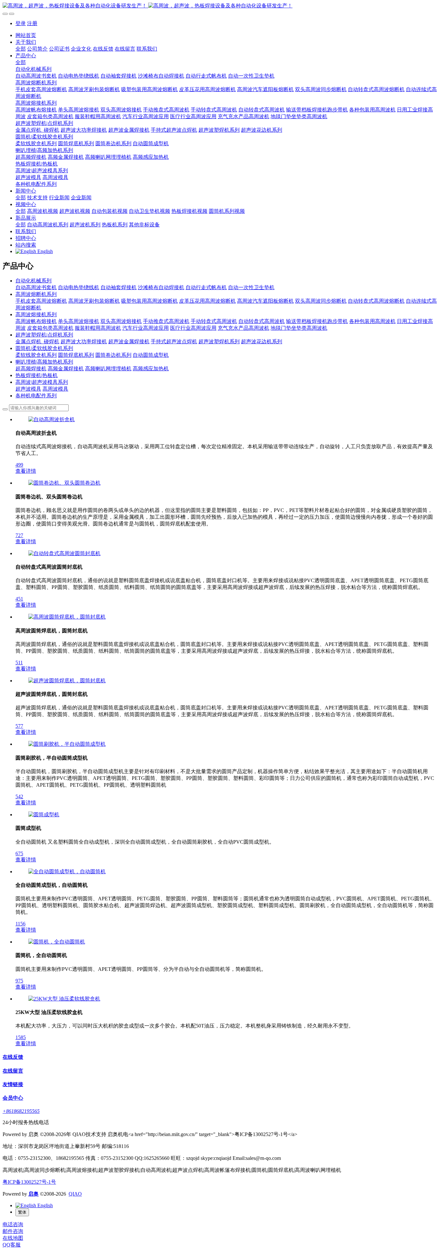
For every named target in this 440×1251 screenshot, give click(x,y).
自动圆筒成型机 (151, 355)
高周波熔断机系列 (36, 294)
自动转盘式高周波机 (261, 321)
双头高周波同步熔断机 (321, 301)
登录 (20, 23)
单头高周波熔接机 (78, 321)
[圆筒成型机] (43, 814)
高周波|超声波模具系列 (41, 382)
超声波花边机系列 (261, 341)
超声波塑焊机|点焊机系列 (44, 334)
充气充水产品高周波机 (243, 328)
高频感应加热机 (151, 368)
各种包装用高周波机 (372, 321)
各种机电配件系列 (36, 395)
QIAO (75, 1194)
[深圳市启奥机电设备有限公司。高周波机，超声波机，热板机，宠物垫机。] (220, 6)
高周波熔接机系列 (36, 314)
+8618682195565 (21, 1111)
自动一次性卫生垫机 (251, 287)
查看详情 (25, 471)
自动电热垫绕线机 (78, 287)
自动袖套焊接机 (118, 287)
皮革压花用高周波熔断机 (207, 301)
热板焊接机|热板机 (36, 375)
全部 (20, 49)
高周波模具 (55, 389)
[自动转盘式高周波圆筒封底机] (64, 553)
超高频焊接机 (30, 368)
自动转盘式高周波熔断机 (376, 301)
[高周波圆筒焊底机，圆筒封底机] (67, 617)
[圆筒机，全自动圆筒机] (56, 941)
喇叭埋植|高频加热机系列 (44, 362)
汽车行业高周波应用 (145, 328)
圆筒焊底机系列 (76, 355)
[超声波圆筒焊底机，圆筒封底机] (67, 680)
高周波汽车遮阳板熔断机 (265, 301)
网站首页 (25, 35)
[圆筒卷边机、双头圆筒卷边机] (64, 483)
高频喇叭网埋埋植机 (108, 368)
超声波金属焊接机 (128, 341)
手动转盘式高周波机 (214, 321)
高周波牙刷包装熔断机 (94, 301)
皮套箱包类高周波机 (50, 328)
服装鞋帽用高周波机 (98, 328)
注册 (32, 23)
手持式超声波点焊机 (174, 341)
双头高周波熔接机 (121, 321)
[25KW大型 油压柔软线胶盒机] (64, 998)
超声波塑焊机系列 (219, 341)
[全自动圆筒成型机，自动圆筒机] (67, 871)
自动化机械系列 (33, 280)
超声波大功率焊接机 (84, 341)
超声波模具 (28, 389)
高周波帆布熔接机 (36, 321)
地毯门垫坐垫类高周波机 (299, 328)
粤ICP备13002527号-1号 (29, 1182)
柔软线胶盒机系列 (36, 355)
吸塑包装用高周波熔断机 (149, 301)
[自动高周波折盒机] (51, 419)
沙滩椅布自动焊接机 (161, 287)
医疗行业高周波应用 (193, 328)
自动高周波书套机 (36, 287)
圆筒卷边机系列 (113, 355)
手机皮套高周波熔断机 (41, 301)
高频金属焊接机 (66, 368)
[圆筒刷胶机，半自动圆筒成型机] (67, 744)
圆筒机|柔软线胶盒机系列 (44, 348)
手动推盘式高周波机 (166, 321)
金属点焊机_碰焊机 (37, 341)
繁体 (22, 1212)
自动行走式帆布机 (206, 287)
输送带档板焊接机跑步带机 (317, 321)
